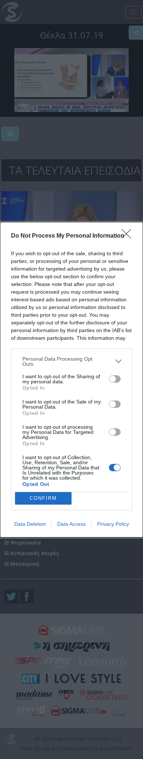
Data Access (71, 524)
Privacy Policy (113, 524)
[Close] (129, 236)
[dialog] (71, 379)
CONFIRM (43, 498)
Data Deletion (30, 524)
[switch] (115, 379)
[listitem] (71, 361)
